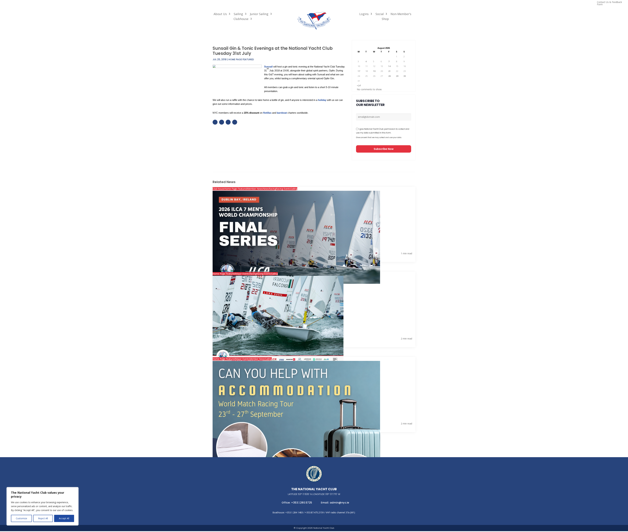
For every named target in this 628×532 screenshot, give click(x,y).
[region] (42, 506)
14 (389, 66)
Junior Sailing (259, 14)
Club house (218, 188)
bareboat (282, 112)
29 (397, 76)
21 (389, 71)
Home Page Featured (241, 59)
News (266, 188)
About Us (220, 14)
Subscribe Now (384, 149)
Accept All (64, 518)
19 (374, 71)
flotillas (267, 112)
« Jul (359, 85)
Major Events (242, 273)
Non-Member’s (401, 14)
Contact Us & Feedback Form (609, 3)
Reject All (43, 518)
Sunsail (268, 66)
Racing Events (283, 188)
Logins (364, 14)
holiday (322, 100)
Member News (255, 188)
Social (379, 14)
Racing (272, 188)
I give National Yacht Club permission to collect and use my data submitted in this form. (382, 131)
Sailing (238, 14)
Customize (21, 518)
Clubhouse (241, 19)
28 (389, 76)
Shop (385, 19)
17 (359, 71)
